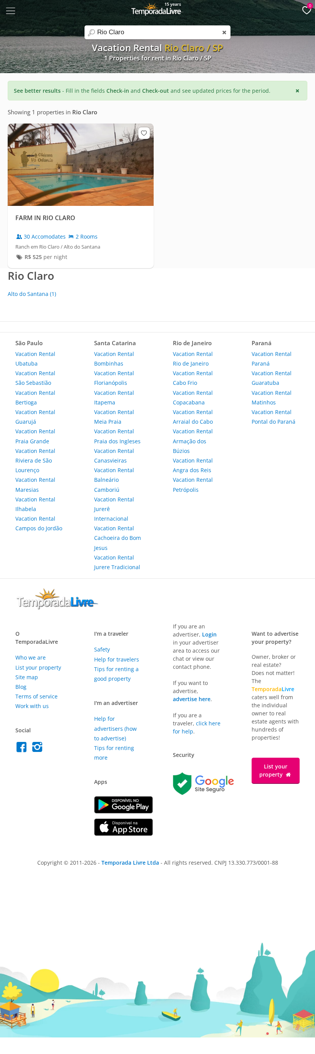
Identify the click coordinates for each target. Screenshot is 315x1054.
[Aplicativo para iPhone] (123, 833)
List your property (38, 667)
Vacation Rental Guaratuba (272, 377)
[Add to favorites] (144, 133)
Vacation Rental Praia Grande (35, 436)
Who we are (30, 657)
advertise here (192, 699)
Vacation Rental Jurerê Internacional (114, 509)
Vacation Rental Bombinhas (114, 358)
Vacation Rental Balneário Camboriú (114, 479)
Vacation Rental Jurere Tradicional (117, 562)
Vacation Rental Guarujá (35, 416)
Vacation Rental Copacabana (193, 397)
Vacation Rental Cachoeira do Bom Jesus (117, 537)
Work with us (32, 706)
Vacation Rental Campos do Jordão (38, 523)
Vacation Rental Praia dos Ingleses (117, 436)
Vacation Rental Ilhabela (35, 504)
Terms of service (36, 696)
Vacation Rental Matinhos (272, 397)
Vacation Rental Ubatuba (35, 358)
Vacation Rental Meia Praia (114, 416)
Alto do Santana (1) (32, 293)
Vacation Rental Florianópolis (114, 377)
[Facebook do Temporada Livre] (23, 749)
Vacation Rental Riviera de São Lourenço (35, 460)
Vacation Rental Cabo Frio (193, 377)
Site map (26, 677)
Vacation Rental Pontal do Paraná (273, 416)
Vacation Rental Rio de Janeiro (193, 358)
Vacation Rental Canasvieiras (114, 455)
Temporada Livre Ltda (130, 862)
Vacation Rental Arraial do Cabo (193, 416)
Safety (102, 649)
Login (209, 634)
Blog (21, 686)
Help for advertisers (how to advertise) (115, 728)
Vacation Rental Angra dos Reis (193, 465)
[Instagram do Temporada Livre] (38, 749)
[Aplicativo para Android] (123, 811)
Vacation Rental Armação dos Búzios (193, 441)
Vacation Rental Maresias (35, 484)
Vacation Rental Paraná (272, 358)
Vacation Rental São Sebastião (35, 377)
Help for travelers (116, 659)
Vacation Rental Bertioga (35, 397)
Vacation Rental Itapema (114, 397)
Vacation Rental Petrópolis (193, 484)
